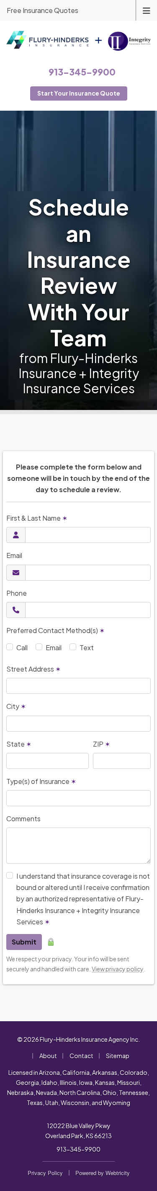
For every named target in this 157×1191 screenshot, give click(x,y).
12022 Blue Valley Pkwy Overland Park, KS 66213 (78, 1130)
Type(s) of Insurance (41, 781)
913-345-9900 (78, 1149)
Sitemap (117, 1055)
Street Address (33, 668)
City (16, 706)
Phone (16, 593)
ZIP (101, 744)
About (48, 1055)
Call (22, 647)
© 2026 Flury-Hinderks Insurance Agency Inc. (78, 1039)
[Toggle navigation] (146, 10)
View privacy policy (118, 969)
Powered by (102, 1173)
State (18, 744)
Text (87, 647)
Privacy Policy (45, 1173)
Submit (24, 941)
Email (14, 555)
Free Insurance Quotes (42, 10)
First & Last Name (36, 518)
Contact (81, 1055)
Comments (23, 818)
